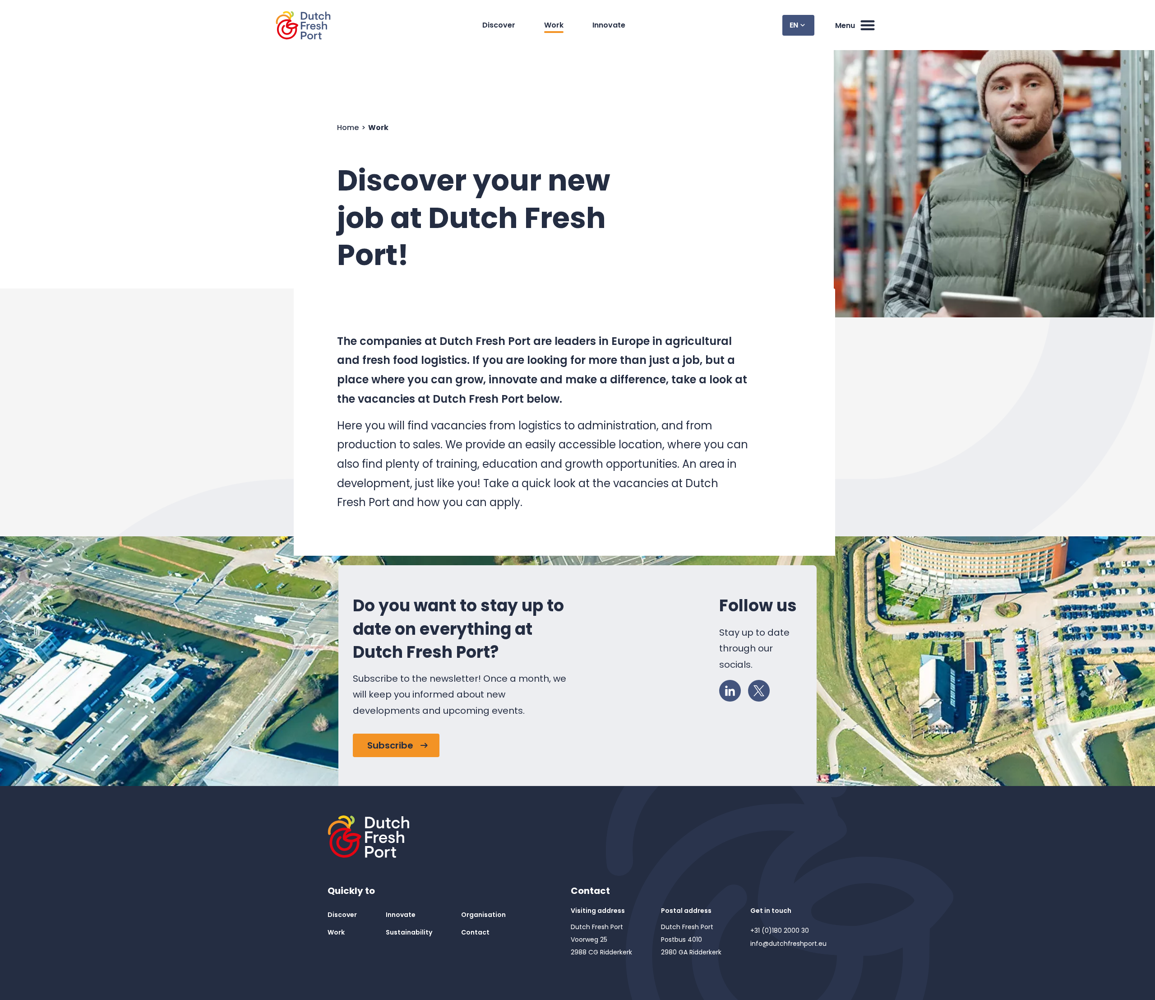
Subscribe (390, 745)
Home (348, 127)
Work (554, 25)
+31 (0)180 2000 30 (779, 930)
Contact (475, 932)
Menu (845, 25)
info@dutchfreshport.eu (788, 943)
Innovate (608, 25)
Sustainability (409, 932)
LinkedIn (730, 691)
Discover (498, 25)
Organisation (483, 914)
